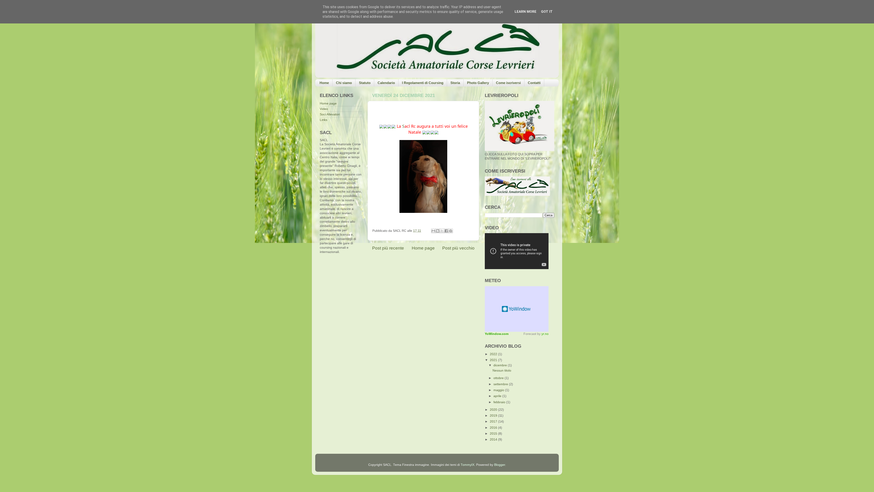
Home (324, 83)
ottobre (499, 378)
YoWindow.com (496, 334)
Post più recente (388, 248)
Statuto (365, 83)
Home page (423, 248)
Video (324, 109)
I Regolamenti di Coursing (422, 83)
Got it (547, 12)
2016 (494, 427)
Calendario (386, 83)
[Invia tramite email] (433, 231)
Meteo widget (517, 309)
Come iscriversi (508, 83)
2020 (494, 409)
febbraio (499, 402)
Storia (455, 83)
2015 (494, 433)
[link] (403, 126)
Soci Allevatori (330, 114)
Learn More (525, 12)
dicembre (500, 365)
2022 (494, 354)
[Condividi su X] (442, 231)
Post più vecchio (458, 248)
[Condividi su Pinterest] (450, 231)
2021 (494, 360)
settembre (501, 384)
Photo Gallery (478, 83)
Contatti (534, 83)
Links (323, 120)
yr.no (545, 334)
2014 (494, 439)
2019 (494, 415)
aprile (497, 396)
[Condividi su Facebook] (446, 231)
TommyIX (467, 465)
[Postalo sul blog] (437, 231)
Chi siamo (344, 83)
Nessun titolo (502, 370)
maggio (499, 390)
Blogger (499, 465)
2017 (494, 421)
